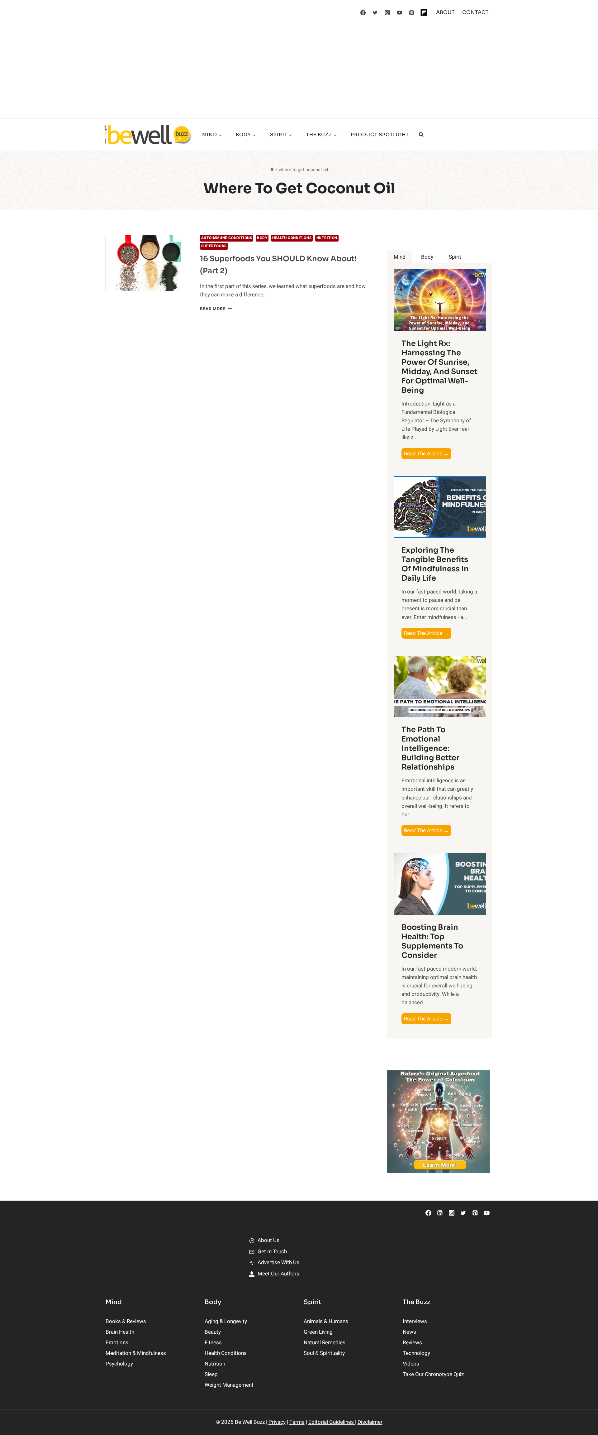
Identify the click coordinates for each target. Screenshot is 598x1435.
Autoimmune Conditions (226, 238)
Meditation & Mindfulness (136, 1353)
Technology (416, 1353)
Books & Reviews (126, 1321)
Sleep (211, 1374)
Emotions (117, 1342)
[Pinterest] (411, 12)
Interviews (415, 1321)
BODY (262, 238)
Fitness (213, 1342)
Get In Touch (272, 1251)
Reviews (412, 1342)
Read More (216, 309)
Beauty (213, 1332)
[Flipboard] (424, 12)
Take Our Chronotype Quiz (433, 1374)
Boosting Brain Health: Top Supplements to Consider (432, 941)
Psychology (119, 1364)
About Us (268, 1240)
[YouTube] (399, 12)
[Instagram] (387, 12)
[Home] (272, 169)
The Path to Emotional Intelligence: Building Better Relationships (430, 748)
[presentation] (148, 263)
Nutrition (326, 238)
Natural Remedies (324, 1342)
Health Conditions (291, 238)
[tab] (399, 257)
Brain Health (120, 1332)
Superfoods (214, 246)
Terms (297, 1422)
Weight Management (229, 1385)
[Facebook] (363, 12)
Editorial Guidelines (331, 1422)
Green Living (318, 1332)
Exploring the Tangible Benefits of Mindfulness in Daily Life (435, 564)
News (409, 1332)
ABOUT (445, 12)
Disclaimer (370, 1422)
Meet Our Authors (278, 1274)
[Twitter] (375, 12)
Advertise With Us (278, 1262)
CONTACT (475, 12)
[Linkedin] (440, 1212)
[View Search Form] (421, 135)
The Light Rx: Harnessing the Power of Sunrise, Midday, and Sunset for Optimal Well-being (439, 367)
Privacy (277, 1422)
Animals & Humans (326, 1321)
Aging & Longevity (226, 1321)
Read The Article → (427, 454)
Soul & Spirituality (324, 1353)
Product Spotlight (380, 134)
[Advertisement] (299, 71)
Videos (411, 1364)
